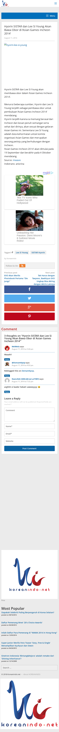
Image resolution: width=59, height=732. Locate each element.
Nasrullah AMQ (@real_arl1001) (25, 379)
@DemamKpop (18, 362)
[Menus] (56, 3)
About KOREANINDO (31, 674)
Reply (7, 359)
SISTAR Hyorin (38, 252)
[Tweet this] (29, 298)
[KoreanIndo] (5, 3)
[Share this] (29, 289)
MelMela (15, 346)
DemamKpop (28, 370)
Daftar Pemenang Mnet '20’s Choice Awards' (21, 622)
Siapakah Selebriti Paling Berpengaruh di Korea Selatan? (27, 612)
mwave (17, 160)
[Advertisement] (22, 503)
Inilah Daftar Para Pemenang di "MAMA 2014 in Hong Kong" (29, 632)
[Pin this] (29, 316)
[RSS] (23, 265)
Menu (52, 15)
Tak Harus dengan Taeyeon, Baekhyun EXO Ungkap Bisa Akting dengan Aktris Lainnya (43, 278)
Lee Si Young (22, 252)
